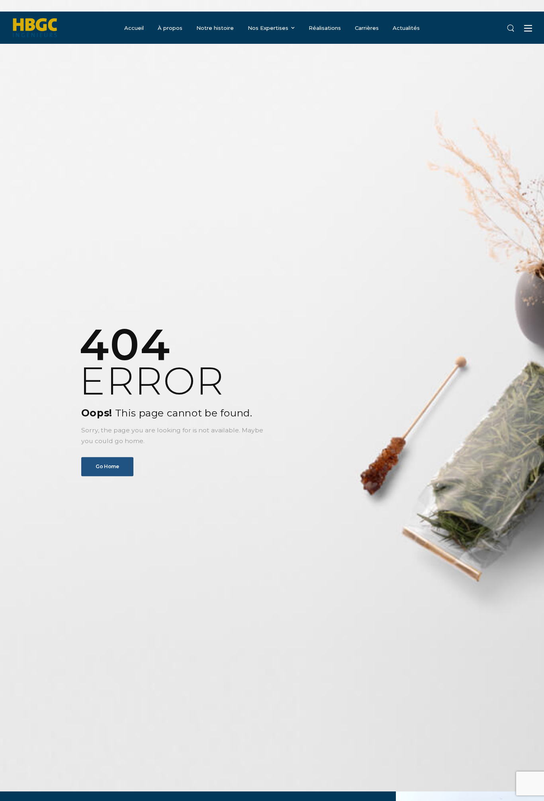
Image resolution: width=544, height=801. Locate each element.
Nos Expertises (268, 28)
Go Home (107, 466)
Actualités (406, 28)
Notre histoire (215, 28)
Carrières (367, 28)
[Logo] (35, 28)
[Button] (528, 28)
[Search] (510, 28)
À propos (170, 28)
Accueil (134, 28)
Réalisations (325, 28)
